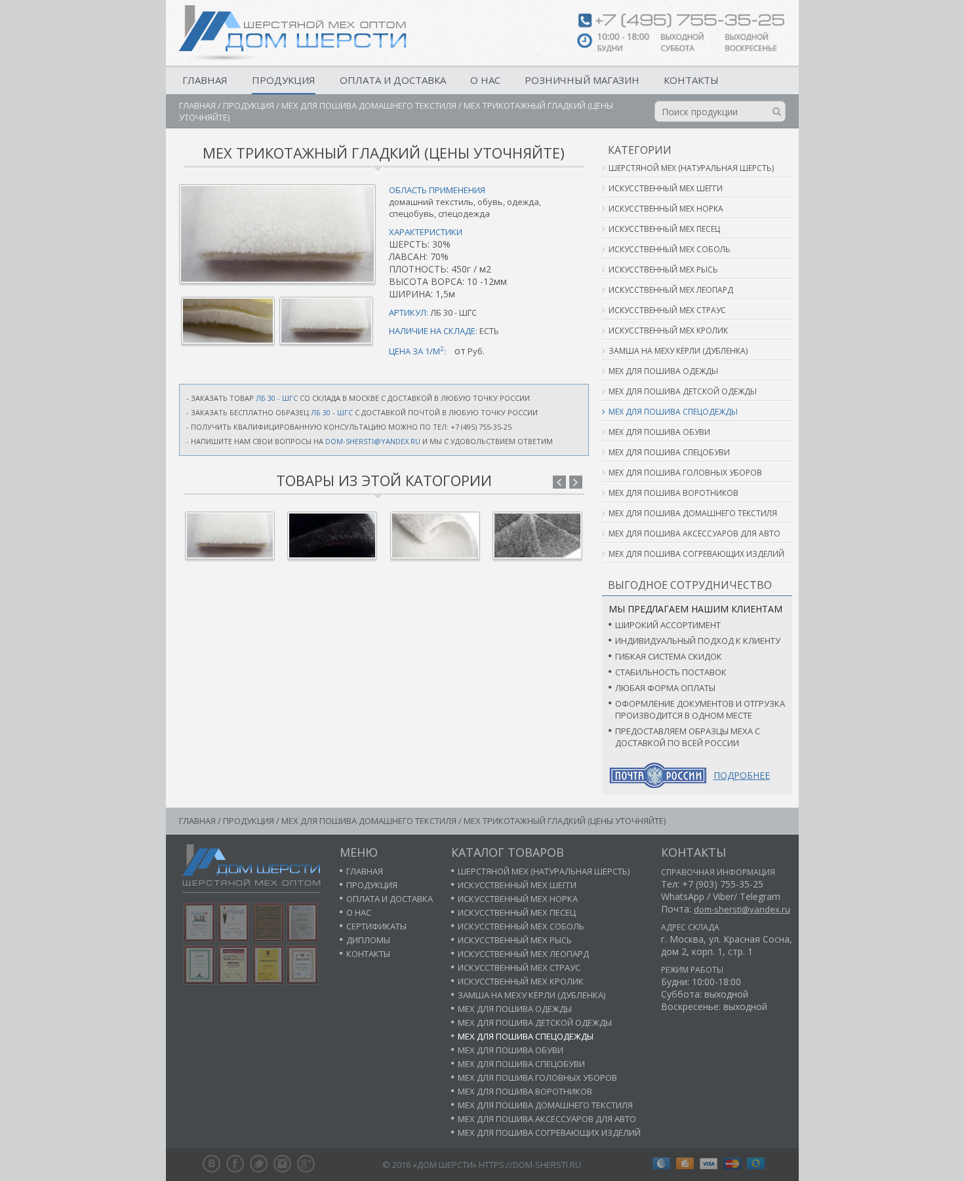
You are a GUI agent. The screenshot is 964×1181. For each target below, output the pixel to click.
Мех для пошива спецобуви (669, 452)
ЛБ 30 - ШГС (277, 398)
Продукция (283, 79)
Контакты (691, 79)
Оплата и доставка (393, 79)
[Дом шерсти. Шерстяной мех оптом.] (293, 32)
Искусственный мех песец (664, 228)
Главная (205, 79)
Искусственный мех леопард (671, 289)
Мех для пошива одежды (663, 371)
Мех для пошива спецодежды (673, 411)
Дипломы (368, 940)
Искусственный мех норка (666, 208)
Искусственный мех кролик (668, 330)
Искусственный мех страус (667, 310)
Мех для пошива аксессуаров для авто (694, 533)
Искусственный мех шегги (666, 188)
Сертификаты (376, 926)
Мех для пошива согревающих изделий (696, 553)
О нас (485, 79)
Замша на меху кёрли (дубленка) (678, 350)
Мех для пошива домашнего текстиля (368, 105)
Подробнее (741, 775)
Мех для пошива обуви (659, 432)
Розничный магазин (582, 79)
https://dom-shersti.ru (530, 1165)
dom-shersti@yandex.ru (372, 441)
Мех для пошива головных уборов (685, 472)
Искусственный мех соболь (670, 249)
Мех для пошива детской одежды (683, 391)
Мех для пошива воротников (673, 492)
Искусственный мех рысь (663, 269)
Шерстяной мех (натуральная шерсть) (691, 168)
